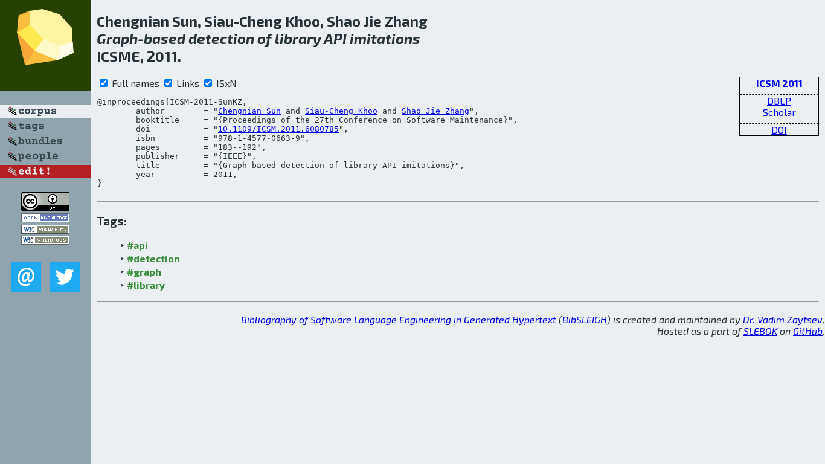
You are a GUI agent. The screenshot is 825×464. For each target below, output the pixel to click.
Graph (117, 38)
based (164, 38)
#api (137, 245)
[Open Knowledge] (45, 218)
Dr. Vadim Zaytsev (783, 319)
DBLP (779, 100)
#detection (153, 258)
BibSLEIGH (584, 319)
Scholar (779, 112)
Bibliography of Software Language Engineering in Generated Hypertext (398, 319)
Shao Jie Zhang (435, 110)
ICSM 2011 (779, 83)
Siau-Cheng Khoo (341, 110)
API (335, 38)
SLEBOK (760, 331)
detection (221, 38)
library (298, 38)
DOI (779, 129)
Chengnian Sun (249, 110)
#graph (144, 271)
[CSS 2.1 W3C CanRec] (45, 253)
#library (146, 285)
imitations (385, 38)
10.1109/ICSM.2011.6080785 (278, 129)
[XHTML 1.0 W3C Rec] (45, 230)
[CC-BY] (45, 207)
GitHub (808, 331)
